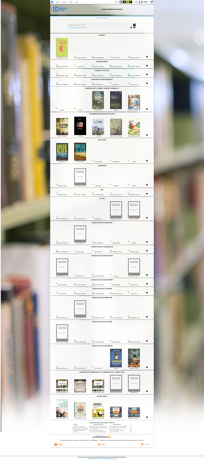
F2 (146, 1)
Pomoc (71, 2)
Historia (64, 2)
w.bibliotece (94, 440)
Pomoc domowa (115, 431)
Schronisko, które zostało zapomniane (100, 431)
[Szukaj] (134, 25)
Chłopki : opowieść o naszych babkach (100, 426)
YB (127, 1)
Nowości (58, 2)
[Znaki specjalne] (134, 28)
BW (124, 1)
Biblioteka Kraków (102, 18)
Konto (76, 2)
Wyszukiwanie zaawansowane (75, 27)
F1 (142, 1)
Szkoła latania (75, 431)
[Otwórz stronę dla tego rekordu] (62, 47)
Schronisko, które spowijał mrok (118, 430)
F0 (139, 1)
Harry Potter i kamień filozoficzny (79, 430)
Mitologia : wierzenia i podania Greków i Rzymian (82, 427)
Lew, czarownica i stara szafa (78, 426)
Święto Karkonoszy (115, 429)
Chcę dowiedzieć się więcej (94, 458)
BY (131, 1)
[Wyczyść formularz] (131, 28)
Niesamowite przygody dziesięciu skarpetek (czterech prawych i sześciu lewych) (87, 429)
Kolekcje (85, 27)
